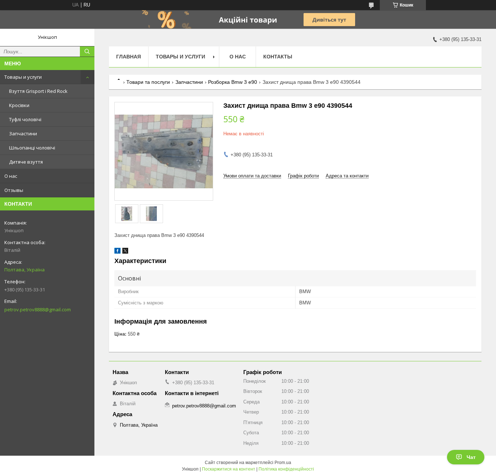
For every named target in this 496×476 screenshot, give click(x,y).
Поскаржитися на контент (228, 469)
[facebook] (117, 252)
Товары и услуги (23, 77)
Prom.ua (283, 462)
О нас (10, 176)
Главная (128, 57)
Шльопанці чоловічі (32, 147)
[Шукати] (87, 51)
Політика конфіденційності (286, 469)
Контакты (277, 57)
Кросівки (19, 105)
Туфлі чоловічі (25, 119)
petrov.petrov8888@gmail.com (37, 309)
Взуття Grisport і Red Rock (38, 91)
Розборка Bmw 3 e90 (232, 82)
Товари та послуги (148, 82)
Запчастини (23, 133)
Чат (471, 457)
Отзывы (13, 190)
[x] (125, 252)
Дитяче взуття (26, 162)
